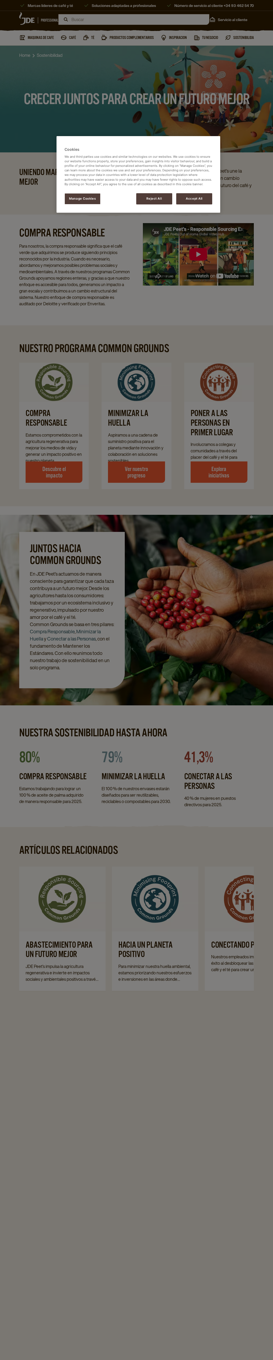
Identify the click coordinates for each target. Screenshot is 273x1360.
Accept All (194, 198)
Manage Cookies (82, 198)
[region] (138, 174)
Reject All (154, 198)
